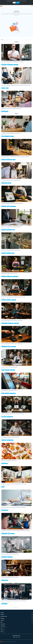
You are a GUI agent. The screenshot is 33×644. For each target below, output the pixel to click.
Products (2, 612)
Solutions (2, 614)
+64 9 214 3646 (2, 629)
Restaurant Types (4, 616)
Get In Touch (3, 624)
